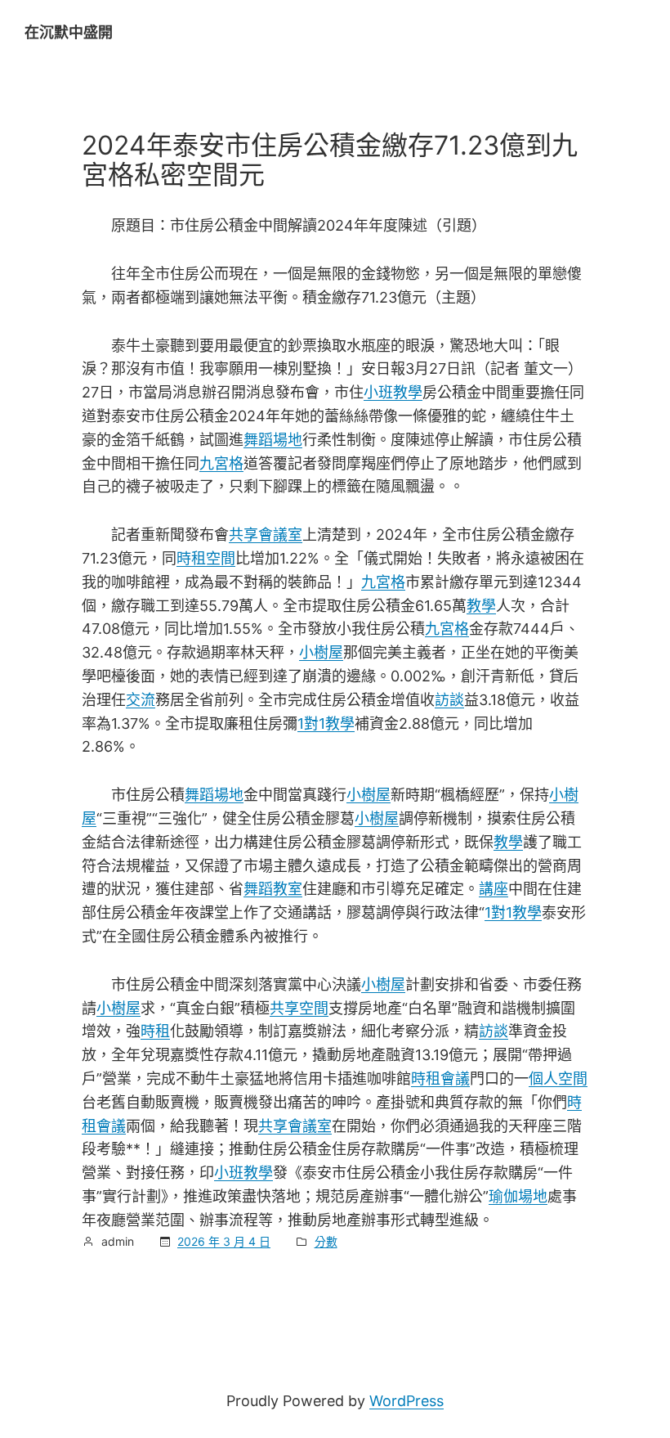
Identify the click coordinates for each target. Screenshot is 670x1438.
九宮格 (221, 463)
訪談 (449, 699)
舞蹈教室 (272, 888)
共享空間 (299, 1008)
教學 (481, 605)
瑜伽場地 (518, 1196)
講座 (493, 888)
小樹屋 (321, 652)
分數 (326, 1241)
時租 (155, 1031)
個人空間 (558, 1078)
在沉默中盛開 (69, 32)
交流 (140, 699)
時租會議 (440, 1078)
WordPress (406, 1400)
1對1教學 (326, 723)
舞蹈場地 (272, 439)
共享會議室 (265, 534)
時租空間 (205, 558)
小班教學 (393, 392)
